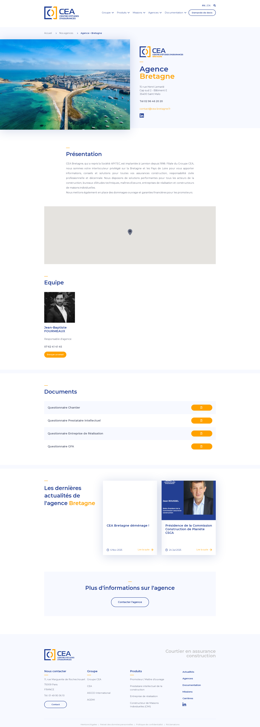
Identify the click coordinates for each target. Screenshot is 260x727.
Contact (55, 704)
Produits (121, 12)
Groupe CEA (94, 679)
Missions (137, 12)
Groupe (106, 12)
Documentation (174, 12)
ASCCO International (98, 692)
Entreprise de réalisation (144, 696)
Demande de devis (202, 12)
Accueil (48, 33)
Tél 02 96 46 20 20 (151, 101)
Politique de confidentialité (149, 724)
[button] (130, 232)
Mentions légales (89, 724)
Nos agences (66, 33)
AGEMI (91, 699)
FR (203, 5)
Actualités (188, 671)
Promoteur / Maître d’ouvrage (147, 679)
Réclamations (172, 724)
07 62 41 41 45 (53, 346)
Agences (153, 12)
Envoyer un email (55, 354)
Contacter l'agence (130, 602)
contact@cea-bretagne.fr (155, 108)
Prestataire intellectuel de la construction (146, 688)
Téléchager (201, 408)
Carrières (188, 698)
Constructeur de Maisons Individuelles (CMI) (144, 705)
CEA (89, 686)
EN (208, 5)
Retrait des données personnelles (116, 724)
